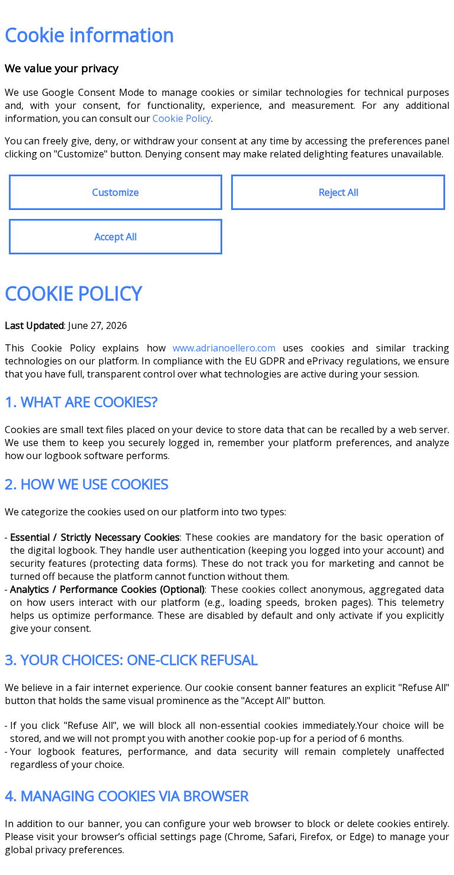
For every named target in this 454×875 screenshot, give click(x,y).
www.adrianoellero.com (224, 347)
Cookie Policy (182, 118)
